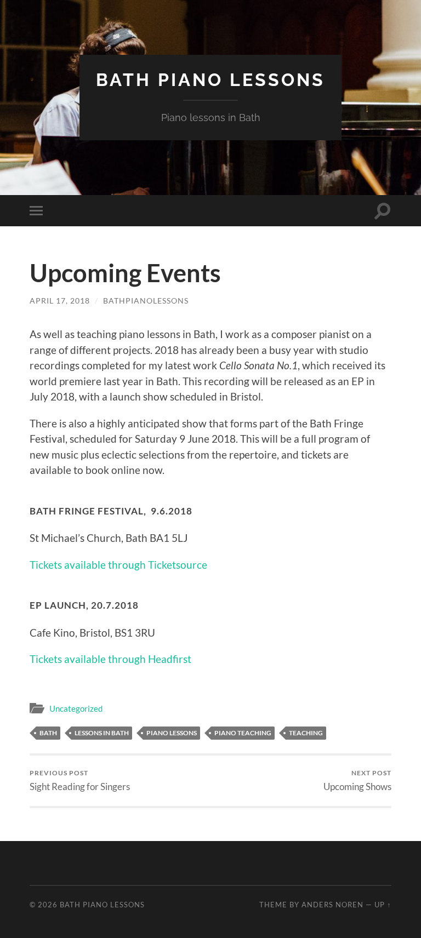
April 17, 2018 (60, 300)
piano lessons (171, 733)
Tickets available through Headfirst (110, 659)
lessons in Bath (102, 733)
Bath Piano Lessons (210, 80)
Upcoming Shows (357, 780)
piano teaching (242, 733)
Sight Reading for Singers (80, 780)
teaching (306, 733)
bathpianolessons (146, 300)
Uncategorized (76, 708)
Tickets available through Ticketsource (118, 564)
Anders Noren (332, 904)
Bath (48, 733)
